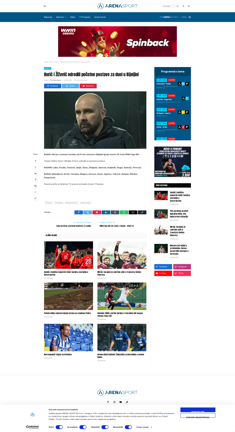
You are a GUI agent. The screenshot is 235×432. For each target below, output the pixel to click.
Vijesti (47, 68)
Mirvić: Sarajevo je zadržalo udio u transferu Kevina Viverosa (119, 273)
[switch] (82, 427)
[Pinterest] (35, 179)
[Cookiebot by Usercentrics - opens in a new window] (32, 427)
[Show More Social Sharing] (99, 86)
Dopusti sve (197, 411)
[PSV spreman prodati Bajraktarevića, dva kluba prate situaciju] (161, 214)
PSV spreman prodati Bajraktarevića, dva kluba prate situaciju (179, 214)
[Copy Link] (35, 198)
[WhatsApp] (35, 192)
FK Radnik (59, 203)
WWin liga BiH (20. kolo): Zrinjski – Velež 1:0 (117, 225)
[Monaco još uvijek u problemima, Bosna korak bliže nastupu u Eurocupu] (161, 248)
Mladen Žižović (71, 203)
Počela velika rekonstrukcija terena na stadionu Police (67, 313)
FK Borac (48, 203)
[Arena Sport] (118, 6)
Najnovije (48, 17)
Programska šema (172, 71)
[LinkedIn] (35, 173)
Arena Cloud (100, 17)
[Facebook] (35, 160)
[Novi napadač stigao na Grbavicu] (68, 337)
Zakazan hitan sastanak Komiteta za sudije (73, 225)
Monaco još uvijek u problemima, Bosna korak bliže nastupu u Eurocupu (179, 249)
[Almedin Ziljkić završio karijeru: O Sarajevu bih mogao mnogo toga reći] (121, 296)
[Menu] (189, 17)
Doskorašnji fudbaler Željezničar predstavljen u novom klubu (120, 356)
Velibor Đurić (86, 203)
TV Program (84, 17)
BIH (45, 6)
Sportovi (60, 17)
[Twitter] (35, 167)
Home (46, 62)
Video (72, 17)
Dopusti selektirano (197, 417)
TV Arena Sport (55, 80)
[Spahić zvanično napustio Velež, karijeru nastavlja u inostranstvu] (68, 255)
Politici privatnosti (165, 413)
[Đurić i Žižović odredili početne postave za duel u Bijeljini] (95, 120)
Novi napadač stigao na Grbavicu (58, 354)
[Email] (35, 185)
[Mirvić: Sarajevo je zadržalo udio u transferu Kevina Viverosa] (121, 255)
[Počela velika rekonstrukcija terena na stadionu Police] (68, 296)
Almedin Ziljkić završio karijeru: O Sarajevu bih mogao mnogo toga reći (120, 314)
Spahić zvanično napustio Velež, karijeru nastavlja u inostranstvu (66, 273)
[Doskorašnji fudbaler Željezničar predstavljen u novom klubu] (121, 337)
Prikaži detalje (142, 427)
